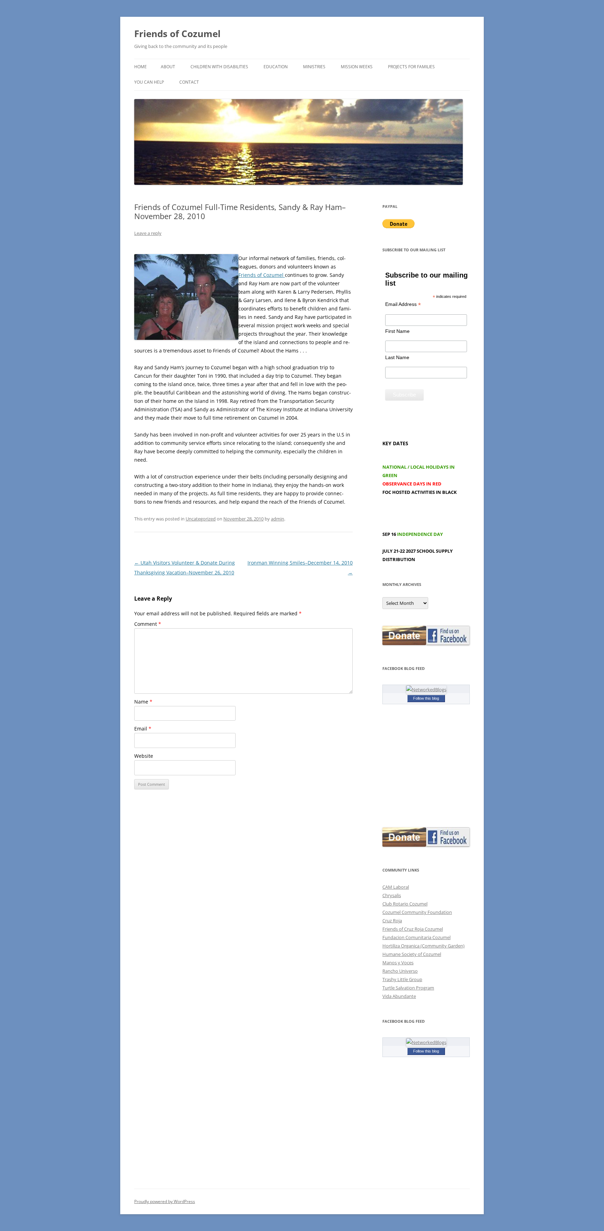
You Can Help (149, 82)
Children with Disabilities (219, 67)
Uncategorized (201, 519)
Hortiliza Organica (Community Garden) (423, 946)
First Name (397, 331)
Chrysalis (391, 895)
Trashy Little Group (402, 979)
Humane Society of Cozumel (411, 954)
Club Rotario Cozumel (404, 904)
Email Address (403, 304)
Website (143, 756)
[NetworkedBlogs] (426, 689)
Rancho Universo (400, 971)
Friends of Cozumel (178, 33)
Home (140, 67)
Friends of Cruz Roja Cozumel (412, 929)
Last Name (397, 357)
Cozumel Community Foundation (417, 912)
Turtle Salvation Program (408, 988)
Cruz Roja (392, 920)
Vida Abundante (399, 996)
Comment (147, 624)
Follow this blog (426, 698)
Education (276, 67)
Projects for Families (411, 67)
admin (277, 519)
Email (142, 728)
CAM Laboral (395, 887)
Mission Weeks (357, 67)
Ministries (314, 67)
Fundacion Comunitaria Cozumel (416, 937)
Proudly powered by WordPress (164, 1201)
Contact (189, 82)
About (168, 67)
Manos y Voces (398, 962)
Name (143, 701)
